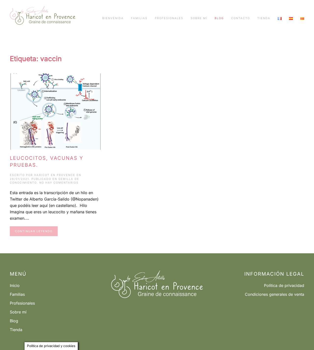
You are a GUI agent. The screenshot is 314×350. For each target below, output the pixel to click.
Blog (219, 18)
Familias (139, 18)
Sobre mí (199, 18)
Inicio (15, 285)
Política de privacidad (284, 285)
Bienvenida (113, 18)
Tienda (263, 18)
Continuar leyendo (33, 231)
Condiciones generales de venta (274, 294)
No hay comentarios (58, 182)
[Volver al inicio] (42, 18)
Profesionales (169, 18)
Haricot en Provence (54, 175)
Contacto (240, 18)
